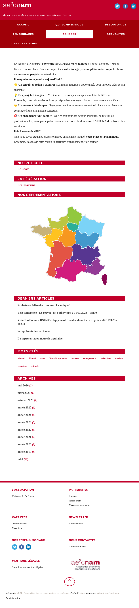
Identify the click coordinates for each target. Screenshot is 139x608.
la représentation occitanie (34, 331)
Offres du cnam (19, 523)
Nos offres (17, 528)
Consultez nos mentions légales (27, 567)
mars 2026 (24, 392)
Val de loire (106, 358)
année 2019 (24, 451)
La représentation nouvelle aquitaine (40, 338)
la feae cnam (75, 500)
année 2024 (24, 414)
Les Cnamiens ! (27, 185)
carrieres (75, 358)
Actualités (116, 34)
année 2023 (24, 422)
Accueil (23, 24)
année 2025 (24, 407)
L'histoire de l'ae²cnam (23, 496)
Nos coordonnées (77, 546)
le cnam (73, 496)
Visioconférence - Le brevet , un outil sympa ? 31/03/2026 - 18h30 (57, 312)
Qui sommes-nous (69, 24)
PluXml (74, 593)
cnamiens (22, 366)
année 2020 (24, 444)
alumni (21, 358)
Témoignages (23, 34)
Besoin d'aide (116, 24)
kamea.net (91, 593)
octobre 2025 (25, 400)
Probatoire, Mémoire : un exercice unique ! (44, 305)
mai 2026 (23, 385)
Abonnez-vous (76, 523)
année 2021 (24, 436)
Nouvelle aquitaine (58, 358)
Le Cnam (23, 168)
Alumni (32, 358)
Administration (13, 598)
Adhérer (69, 34)
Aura (42, 358)
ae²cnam (10, 593)
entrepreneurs (89, 358)
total (21, 459)
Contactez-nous (23, 43)
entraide (35, 366)
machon (119, 358)
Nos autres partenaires (79, 505)
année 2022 (24, 429)
